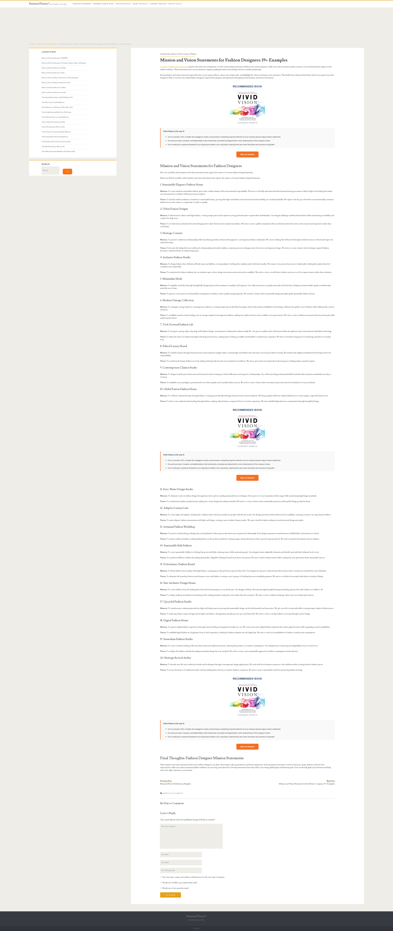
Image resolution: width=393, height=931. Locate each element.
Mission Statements (82, 4)
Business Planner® (39, 3)
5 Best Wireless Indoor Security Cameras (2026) (56, 141)
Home (32, 44)
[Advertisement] (196, 22)
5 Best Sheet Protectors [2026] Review (53, 102)
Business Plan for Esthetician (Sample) (175, 784)
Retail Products (140, 4)
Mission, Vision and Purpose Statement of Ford (56, 82)
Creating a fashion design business (173, 67)
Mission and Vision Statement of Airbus (54, 87)
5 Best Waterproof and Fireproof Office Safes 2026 (57, 107)
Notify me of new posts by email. (176, 888)
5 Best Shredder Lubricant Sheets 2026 (53, 146)
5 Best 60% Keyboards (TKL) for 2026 (53, 127)
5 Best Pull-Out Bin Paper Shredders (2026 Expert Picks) (58, 151)
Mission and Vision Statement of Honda (54, 92)
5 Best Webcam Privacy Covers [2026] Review (55, 117)
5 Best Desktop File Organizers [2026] (53, 122)
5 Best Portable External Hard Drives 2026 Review (57, 112)
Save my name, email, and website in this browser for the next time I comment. (194, 877)
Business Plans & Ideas (103, 4)
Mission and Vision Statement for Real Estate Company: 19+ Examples (307, 784)
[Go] (67, 171)
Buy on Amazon (247, 154)
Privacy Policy (175, 4)
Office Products (123, 4)
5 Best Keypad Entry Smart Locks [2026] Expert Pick (57, 97)
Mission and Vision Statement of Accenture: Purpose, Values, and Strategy (64, 63)
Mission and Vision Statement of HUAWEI (55, 58)
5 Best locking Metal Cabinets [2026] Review (55, 137)
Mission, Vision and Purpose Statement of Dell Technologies (60, 78)
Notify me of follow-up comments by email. (180, 882)
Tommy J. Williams (189, 54)
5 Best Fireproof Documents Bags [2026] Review (56, 132)
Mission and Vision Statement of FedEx (54, 68)
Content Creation (158, 4)
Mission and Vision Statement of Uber (53, 73)
